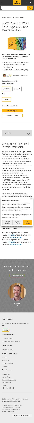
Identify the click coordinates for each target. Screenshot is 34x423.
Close (31, 198)
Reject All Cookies (18, 222)
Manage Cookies (7, 222)
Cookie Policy (18, 210)
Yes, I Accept (27, 222)
